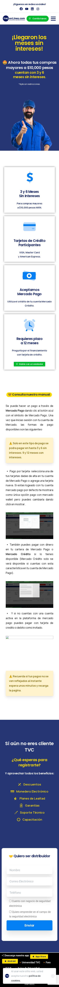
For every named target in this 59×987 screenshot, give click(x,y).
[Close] (52, 976)
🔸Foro (46, 962)
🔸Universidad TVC (29, 962)
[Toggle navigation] (53, 18)
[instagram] (38, 8)
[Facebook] (21, 8)
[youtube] (27, 8)
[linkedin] (32, 8)
